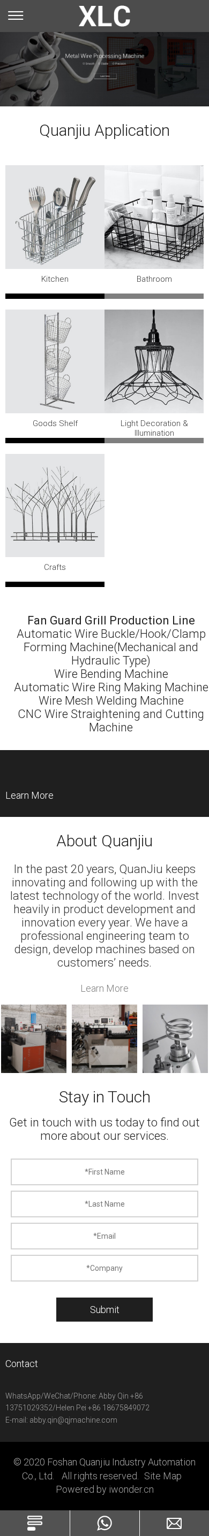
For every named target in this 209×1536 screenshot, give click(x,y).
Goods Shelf (55, 423)
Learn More (29, 795)
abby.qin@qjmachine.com (73, 1420)
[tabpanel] (104, 60)
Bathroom (154, 279)
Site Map (163, 1475)
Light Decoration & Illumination (154, 428)
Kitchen (55, 279)
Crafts (55, 567)
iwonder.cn (131, 1489)
